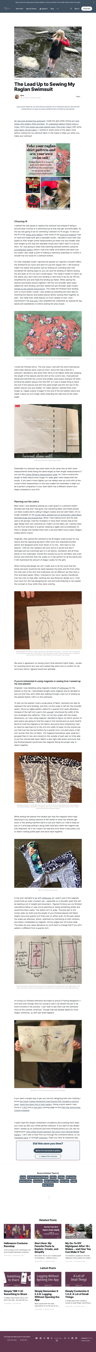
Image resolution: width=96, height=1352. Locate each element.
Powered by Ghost (85, 1340)
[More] (57, 8)
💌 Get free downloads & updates (48, 1150)
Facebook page (21, 1138)
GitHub (56, 1340)
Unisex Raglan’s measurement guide (41, 474)
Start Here (19, 9)
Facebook (75, 1338)
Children (53, 1177)
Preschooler (37, 1181)
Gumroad (64, 1338)
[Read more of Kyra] (17, 96)
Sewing (17, 79)
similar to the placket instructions (29, 289)
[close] (93, 2)
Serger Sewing (48, 1185)
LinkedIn (71, 1338)
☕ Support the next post (48, 1156)
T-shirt (24, 1107)
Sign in (77, 9)
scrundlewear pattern (23, 250)
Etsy (51, 1338)
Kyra (22, 95)
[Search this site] (71, 8)
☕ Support (43, 9)
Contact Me (23, 1340)
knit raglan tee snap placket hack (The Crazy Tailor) (49, 127)
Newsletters (68, 1338)
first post (34, 301)
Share (78, 96)
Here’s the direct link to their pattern (36, 1104)
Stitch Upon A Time (51, 1181)
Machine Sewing (26, 1181)
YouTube (36, 1338)
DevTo (47, 1338)
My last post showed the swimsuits (29, 121)
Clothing (61, 1177)
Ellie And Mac (71, 1177)
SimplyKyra (84, 1338)
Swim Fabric (64, 1181)
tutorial (50, 712)
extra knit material (68, 235)
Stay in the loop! (12, 1340)
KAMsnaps (64, 688)
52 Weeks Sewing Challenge (37, 1177)
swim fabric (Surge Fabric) (25, 130)
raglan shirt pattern (34, 235)
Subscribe (86, 9)
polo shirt (37, 1107)
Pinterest (40, 1338)
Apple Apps (58, 1338)
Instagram (43, 1138)
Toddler (73, 1181)
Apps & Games (31, 9)
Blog (52, 9)
